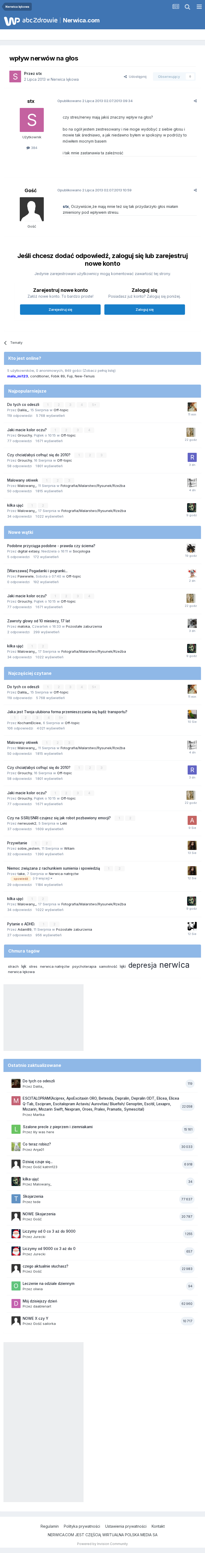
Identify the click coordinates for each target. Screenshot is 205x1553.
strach (13, 966)
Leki (63, 823)
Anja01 (38, 1149)
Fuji (70, 376)
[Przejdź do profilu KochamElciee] (192, 714)
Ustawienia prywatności (126, 1526)
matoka (24, 626)
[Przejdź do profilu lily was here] (16, 1129)
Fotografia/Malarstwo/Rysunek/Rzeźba (93, 485)
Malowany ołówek (23, 480)
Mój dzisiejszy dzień (40, 1301)
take (21, 874)
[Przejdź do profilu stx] (15, 76)
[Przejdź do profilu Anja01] (16, 1146)
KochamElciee (29, 723)
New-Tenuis (85, 376)
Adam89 (24, 929)
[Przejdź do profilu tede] (16, 1198)
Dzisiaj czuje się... (38, 1162)
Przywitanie (17, 843)
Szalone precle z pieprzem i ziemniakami (58, 1127)
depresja (142, 965)
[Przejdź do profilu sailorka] (191, 548)
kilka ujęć (16, 505)
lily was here (43, 1132)
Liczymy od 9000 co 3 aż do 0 (49, 1249)
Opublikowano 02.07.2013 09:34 (95, 101)
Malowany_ (27, 485)
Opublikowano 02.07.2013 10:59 (94, 190)
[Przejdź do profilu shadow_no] (192, 623)
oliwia (38, 1289)
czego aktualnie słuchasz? (45, 1266)
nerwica (174, 965)
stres (33, 966)
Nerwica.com (81, 20)
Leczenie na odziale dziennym (48, 1283)
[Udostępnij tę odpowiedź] (195, 101)
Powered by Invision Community (102, 1544)
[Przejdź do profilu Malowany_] (191, 507)
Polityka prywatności (82, 1526)
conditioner (39, 376)
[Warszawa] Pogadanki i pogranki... (37, 571)
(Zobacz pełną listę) (99, 370)
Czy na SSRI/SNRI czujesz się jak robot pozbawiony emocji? (59, 818)
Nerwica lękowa (65, 79)
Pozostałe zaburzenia (84, 626)
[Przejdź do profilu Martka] (16, 1100)
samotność (108, 966)
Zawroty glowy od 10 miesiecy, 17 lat (38, 621)
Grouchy (25, 435)
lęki (123, 966)
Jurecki (39, 1237)
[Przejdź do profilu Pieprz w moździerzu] (190, 432)
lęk (23, 966)
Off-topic (61, 410)
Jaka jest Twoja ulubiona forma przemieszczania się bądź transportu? (67, 712)
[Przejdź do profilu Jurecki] (16, 1233)
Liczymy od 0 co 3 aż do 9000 (49, 1231)
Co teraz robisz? (37, 1144)
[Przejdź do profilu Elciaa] (192, 482)
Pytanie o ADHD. (21, 924)
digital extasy (28, 551)
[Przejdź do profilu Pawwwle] (192, 573)
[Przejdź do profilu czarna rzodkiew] (192, 926)
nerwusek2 (27, 823)
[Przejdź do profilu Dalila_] (16, 1083)
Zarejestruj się (60, 309)
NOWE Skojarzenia (39, 1214)
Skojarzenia (33, 1196)
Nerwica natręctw (64, 874)
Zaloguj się (145, 309)
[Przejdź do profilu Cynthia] (192, 845)
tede (37, 1202)
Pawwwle (26, 576)
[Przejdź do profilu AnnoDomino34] (192, 820)
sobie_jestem (29, 848)
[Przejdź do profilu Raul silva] (192, 457)
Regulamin (50, 1526)
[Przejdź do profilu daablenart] (16, 1303)
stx (39, 73)
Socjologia (81, 551)
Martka (39, 1114)
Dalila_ (23, 410)
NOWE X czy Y (35, 1318)
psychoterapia (84, 966)
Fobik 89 (58, 376)
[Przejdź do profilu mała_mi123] (192, 407)
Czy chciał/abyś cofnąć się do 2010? (39, 455)
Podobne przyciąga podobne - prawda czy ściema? (51, 546)
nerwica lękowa (21, 972)
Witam (69, 848)
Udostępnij (137, 76)
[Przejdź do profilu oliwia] (16, 1285)
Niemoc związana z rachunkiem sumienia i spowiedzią (54, 868)
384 (33, 148)
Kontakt (158, 1526)
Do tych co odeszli (23, 404)
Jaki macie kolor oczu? (27, 430)
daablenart (42, 1306)
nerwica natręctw (55, 966)
